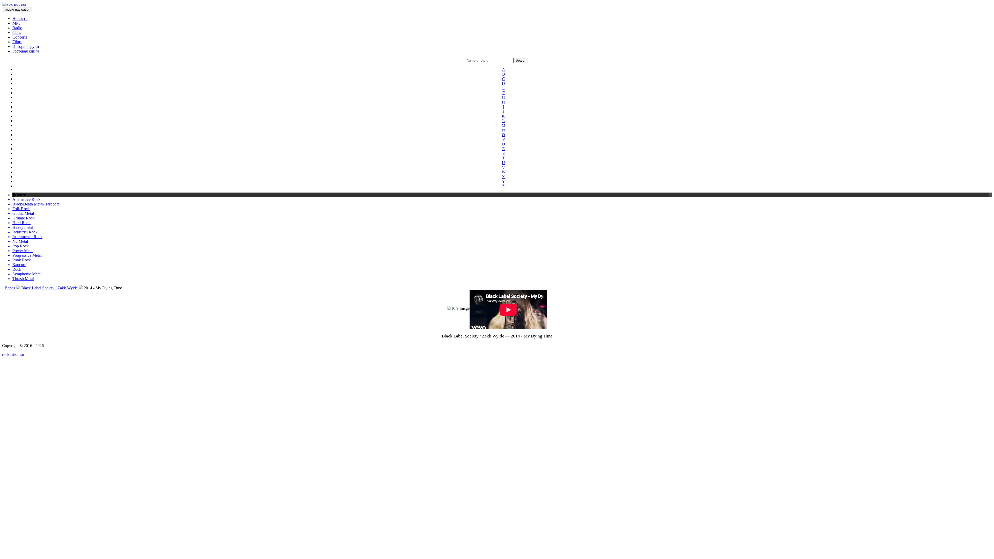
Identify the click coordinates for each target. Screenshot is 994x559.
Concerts (19, 37)
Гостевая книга (25, 51)
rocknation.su (13, 354)
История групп (25, 46)
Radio (17, 28)
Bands (10, 288)
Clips (16, 32)
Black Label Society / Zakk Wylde (50, 288)
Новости (20, 18)
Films (16, 42)
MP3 (16, 23)
